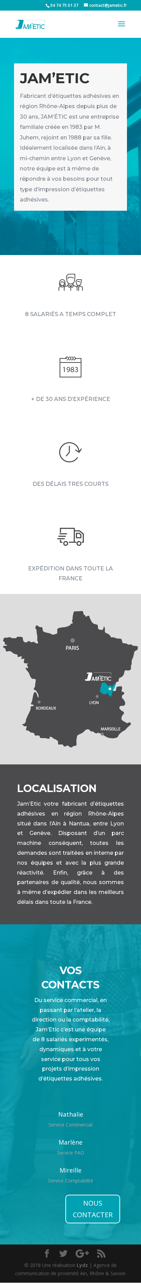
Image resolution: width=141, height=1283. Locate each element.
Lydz (82, 1265)
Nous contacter (93, 1208)
